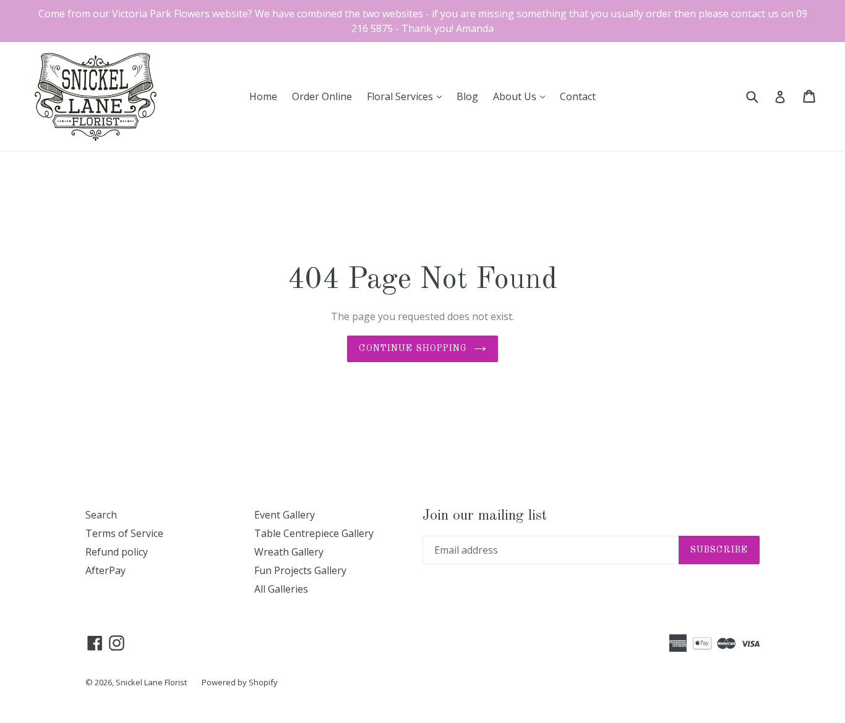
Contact (578, 96)
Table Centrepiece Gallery (314, 533)
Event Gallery (284, 515)
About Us (522, 96)
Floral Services (407, 96)
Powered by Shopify (240, 682)
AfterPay (105, 570)
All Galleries (281, 589)
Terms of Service (124, 533)
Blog (467, 96)
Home (263, 96)
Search (101, 515)
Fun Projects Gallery (300, 570)
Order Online (322, 96)
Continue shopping (413, 348)
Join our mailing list (484, 516)
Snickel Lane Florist (151, 682)
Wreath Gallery (289, 552)
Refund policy (116, 552)
